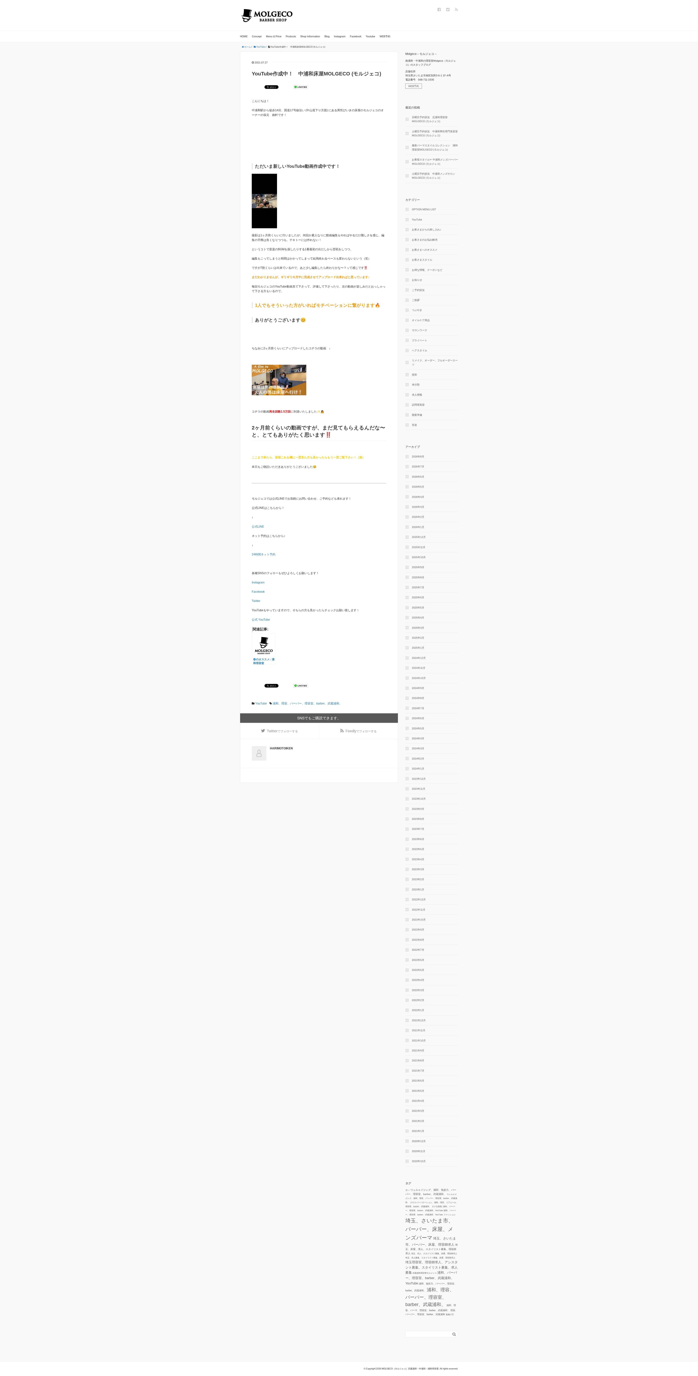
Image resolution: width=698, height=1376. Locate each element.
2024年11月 (418, 667)
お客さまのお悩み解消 (424, 239)
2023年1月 (418, 889)
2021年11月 (418, 1030)
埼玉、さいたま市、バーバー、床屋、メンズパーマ (429, 1229)
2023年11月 (418, 788)
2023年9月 (418, 808)
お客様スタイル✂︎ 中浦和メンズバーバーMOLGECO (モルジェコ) (435, 161)
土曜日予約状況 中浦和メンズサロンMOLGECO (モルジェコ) (433, 175)
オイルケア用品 (421, 320)
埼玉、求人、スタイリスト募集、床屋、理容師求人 (434, 1253)
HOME (244, 36)
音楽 (414, 424)
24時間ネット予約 (263, 554)
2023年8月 (418, 818)
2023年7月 (418, 828)
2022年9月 (418, 929)
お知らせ (417, 279)
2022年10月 (419, 919)
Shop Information (310, 36)
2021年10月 (419, 1040)
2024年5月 (418, 728)
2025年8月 (418, 577)
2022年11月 (418, 909)
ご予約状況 (418, 290)
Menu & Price (273, 36)
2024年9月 (418, 688)
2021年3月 (418, 1110)
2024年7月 (418, 708)
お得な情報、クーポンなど (427, 269)
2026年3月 (418, 506)
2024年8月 (418, 698)
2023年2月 (418, 879)
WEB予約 (385, 36)
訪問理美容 (418, 404)
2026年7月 (418, 466)
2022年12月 (419, 899)
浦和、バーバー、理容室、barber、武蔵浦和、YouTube (431, 1278)
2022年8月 (418, 939)
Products (291, 36)
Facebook (355, 36)
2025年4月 (418, 617)
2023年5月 (418, 849)
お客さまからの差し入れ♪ (426, 229)
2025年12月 (419, 537)
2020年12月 (419, 1141)
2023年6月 (418, 839)
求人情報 (417, 394)
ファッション (450, 1215)
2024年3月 (418, 748)
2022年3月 (418, 990)
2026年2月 (418, 516)
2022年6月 (418, 960)
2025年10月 (419, 557)
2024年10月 (419, 678)
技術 (414, 374)
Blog (327, 36)
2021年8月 (418, 1060)
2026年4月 (418, 496)
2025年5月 (418, 607)
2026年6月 (418, 476)
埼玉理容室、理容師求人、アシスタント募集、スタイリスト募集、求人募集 (431, 1267)
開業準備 (417, 414)
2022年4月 (418, 980)
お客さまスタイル (422, 259)
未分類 (416, 384)
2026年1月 (418, 527)
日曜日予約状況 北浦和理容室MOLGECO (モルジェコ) (430, 119)
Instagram (340, 36)
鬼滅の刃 (450, 1314)
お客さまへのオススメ (424, 249)
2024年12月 (419, 657)
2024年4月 (418, 738)
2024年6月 (418, 718)
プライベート (419, 340)
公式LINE (258, 526)
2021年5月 (418, 1090)
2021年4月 (418, 1100)
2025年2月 (418, 637)
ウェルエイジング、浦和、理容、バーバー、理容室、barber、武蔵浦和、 (431, 1198)
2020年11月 (418, 1151)
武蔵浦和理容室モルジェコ (425, 1273)
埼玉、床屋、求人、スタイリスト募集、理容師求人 (431, 1249)
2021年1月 (418, 1131)
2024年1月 (418, 768)
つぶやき (417, 310)
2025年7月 (418, 587)
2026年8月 (418, 456)
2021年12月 (419, 1020)
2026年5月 (418, 486)
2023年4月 (418, 859)
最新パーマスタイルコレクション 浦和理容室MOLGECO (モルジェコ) (435, 147)
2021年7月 (418, 1070)
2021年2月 (418, 1121)
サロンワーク (419, 330)
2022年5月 (418, 970)
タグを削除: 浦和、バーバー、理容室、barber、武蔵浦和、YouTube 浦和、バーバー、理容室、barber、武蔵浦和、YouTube (430, 1210)
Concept (257, 36)
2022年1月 (418, 1010)
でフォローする (282, 731)
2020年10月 (419, 1161)
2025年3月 (418, 627)
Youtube (370, 36)
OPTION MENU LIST (424, 209)
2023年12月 (419, 778)
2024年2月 (418, 758)
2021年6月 (418, 1080)
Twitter (256, 600)
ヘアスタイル (419, 350)
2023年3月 (418, 869)
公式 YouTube (261, 619)
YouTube (261, 703)
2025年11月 (418, 547)
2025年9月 (418, 567)
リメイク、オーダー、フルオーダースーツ (435, 362)
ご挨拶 (416, 300)
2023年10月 (419, 798)
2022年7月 (418, 949)
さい (407, 1190)
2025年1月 (418, 647)
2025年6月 (418, 597)
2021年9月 (418, 1050)
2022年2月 (418, 1000)
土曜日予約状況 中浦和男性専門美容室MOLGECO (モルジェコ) (435, 133)
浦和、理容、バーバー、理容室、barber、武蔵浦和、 (307, 703)
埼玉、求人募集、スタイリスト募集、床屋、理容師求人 (430, 1258)
